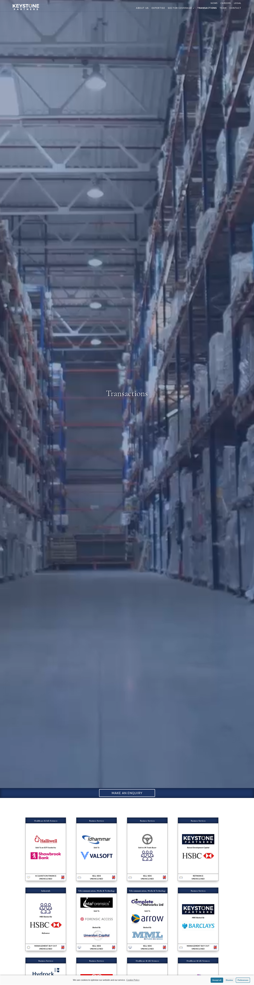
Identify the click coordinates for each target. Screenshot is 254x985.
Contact (235, 8)
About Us (142, 8)
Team (223, 8)
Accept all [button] (216, 980)
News (214, 3)
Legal (237, 3)
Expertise (158, 8)
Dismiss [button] (229, 980)
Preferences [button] (243, 980)
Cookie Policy (132, 980)
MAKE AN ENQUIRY (127, 793)
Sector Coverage (180, 8)
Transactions (207, 8)
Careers (226, 3)
